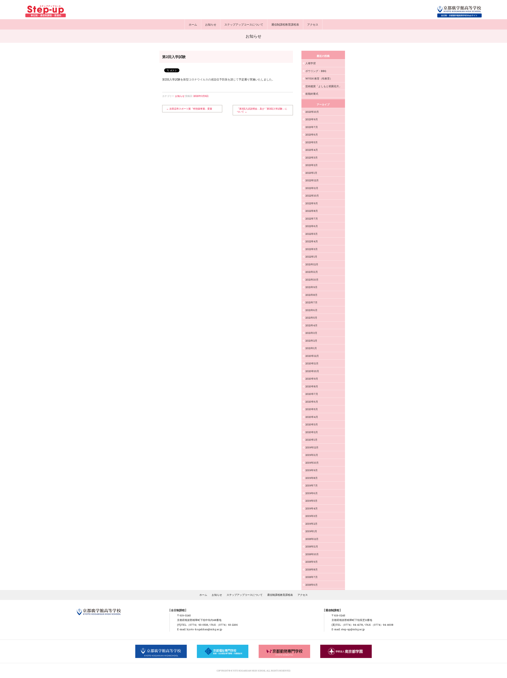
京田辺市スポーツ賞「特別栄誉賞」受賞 (189, 108)
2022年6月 (311, 226)
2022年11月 (311, 188)
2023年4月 (311, 150)
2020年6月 (311, 401)
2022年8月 (311, 211)
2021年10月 (311, 279)
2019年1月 (311, 531)
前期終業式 (311, 93)
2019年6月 (311, 493)
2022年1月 (311, 256)
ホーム (193, 24)
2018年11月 (311, 546)
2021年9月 (311, 287)
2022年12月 (312, 180)
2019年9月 (311, 470)
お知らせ (210, 24)
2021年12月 (311, 264)
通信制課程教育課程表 (285, 24)
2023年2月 (311, 165)
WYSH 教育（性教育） (318, 78)
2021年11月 (311, 272)
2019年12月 (311, 447)
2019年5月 (311, 500)
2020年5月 (311, 409)
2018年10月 (312, 554)
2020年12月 (312, 356)
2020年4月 (311, 417)
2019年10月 (312, 462)
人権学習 (310, 63)
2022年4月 (311, 241)
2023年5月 (311, 142)
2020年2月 (311, 432)
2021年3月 (311, 333)
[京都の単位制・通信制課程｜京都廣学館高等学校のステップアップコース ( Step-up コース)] (45, 11)
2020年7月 (311, 394)
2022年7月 (311, 218)
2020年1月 (311, 439)
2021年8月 (311, 295)
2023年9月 (311, 119)
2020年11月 (311, 363)
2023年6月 (311, 134)
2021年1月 (311, 348)
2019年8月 (311, 478)
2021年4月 (311, 325)
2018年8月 (311, 569)
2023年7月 (311, 127)
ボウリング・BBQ (315, 71)
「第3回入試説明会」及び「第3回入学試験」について (262, 110)
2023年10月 (312, 112)
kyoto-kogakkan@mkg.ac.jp (204, 629)
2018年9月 (311, 561)
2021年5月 (311, 317)
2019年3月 (311, 516)
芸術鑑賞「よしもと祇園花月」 (323, 86)
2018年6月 (311, 584)
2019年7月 (311, 485)
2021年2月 (311, 340)
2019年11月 (311, 455)
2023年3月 (311, 157)
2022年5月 (311, 234)
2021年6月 (311, 310)
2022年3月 (311, 249)
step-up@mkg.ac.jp (353, 629)
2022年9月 (311, 203)
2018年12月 (311, 539)
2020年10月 (312, 371)
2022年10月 (312, 195)
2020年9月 (311, 378)
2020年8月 (311, 386)
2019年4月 (311, 508)
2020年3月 (311, 424)
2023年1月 (311, 173)
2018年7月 (311, 577)
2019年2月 (311, 523)
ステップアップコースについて (243, 24)
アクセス (312, 24)
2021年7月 (311, 302)
